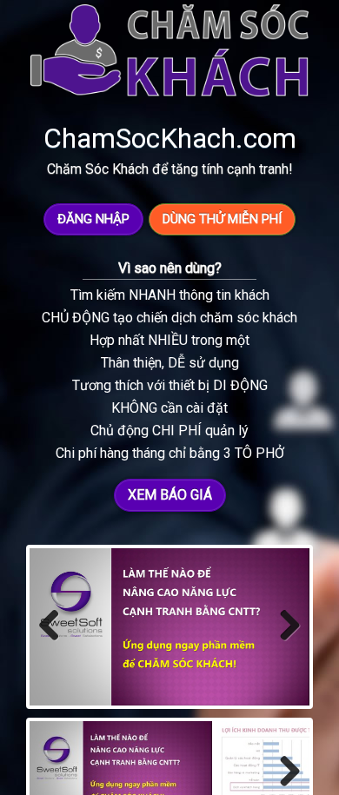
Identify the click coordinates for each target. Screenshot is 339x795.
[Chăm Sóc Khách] (169, 51)
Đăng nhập (93, 219)
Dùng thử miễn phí (222, 219)
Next (288, 643)
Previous (55, 643)
